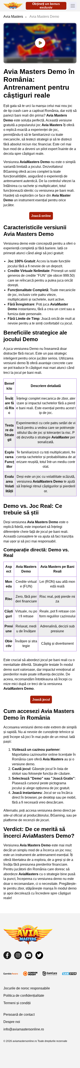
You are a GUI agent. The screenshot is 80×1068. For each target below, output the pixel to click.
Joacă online (41, 216)
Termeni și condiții (17, 1003)
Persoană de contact (19, 1014)
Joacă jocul (41, 699)
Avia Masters (13, 16)
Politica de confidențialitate (23, 995)
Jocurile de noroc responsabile (26, 988)
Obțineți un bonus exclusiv (46, 5)
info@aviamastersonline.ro (23, 1029)
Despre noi (11, 1022)
